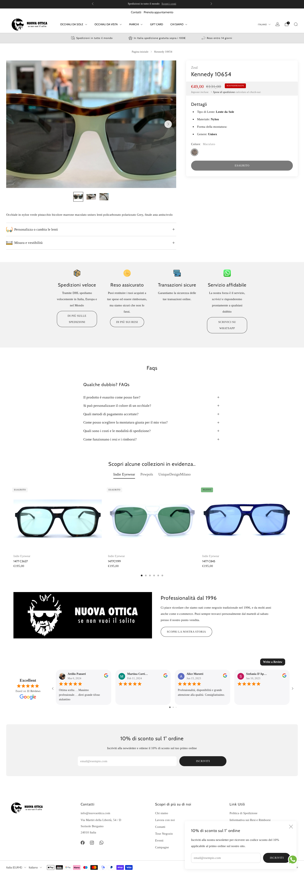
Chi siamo (161, 813)
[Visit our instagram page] (92, 843)
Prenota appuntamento (158, 12)
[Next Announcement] (211, 3)
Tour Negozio (164, 833)
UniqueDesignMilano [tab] (174, 474)
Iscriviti (277, 857)
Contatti (136, 12)
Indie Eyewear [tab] (124, 474)
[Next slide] (168, 124)
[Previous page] (13, 519)
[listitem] (152, 3)
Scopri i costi (169, 3)
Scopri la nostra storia (186, 631)
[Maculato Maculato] (194, 152)
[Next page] (291, 519)
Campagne (162, 847)
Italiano (262, 24)
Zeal (194, 67)
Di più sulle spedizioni (77, 319)
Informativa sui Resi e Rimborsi (250, 820)
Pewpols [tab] (146, 474)
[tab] (141, 575)
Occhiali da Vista (106, 24)
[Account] (277, 24)
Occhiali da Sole (71, 24)
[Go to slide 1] (170, 707)
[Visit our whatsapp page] (101, 843)
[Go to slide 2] (173, 707)
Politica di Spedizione (243, 813)
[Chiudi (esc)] (291, 826)
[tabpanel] (152, 531)
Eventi (159, 840)
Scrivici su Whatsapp (227, 325)
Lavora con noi (165, 820)
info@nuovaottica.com (95, 813)
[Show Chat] (294, 859)
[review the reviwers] (106, 676)
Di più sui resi (127, 322)
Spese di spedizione (224, 92)
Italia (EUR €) (14, 867)
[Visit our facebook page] (82, 843)
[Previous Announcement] (92, 3)
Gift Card (156, 24)
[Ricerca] (296, 24)
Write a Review (272, 661)
